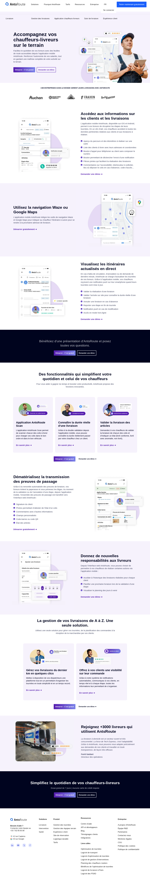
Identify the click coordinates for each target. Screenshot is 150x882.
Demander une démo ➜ (91, 174)
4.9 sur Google (18, 839)
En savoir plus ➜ (24, 445)
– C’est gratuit (24, 70)
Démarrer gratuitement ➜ (25, 229)
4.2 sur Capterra (19, 836)
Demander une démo (46, 70)
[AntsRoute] (13, 4)
